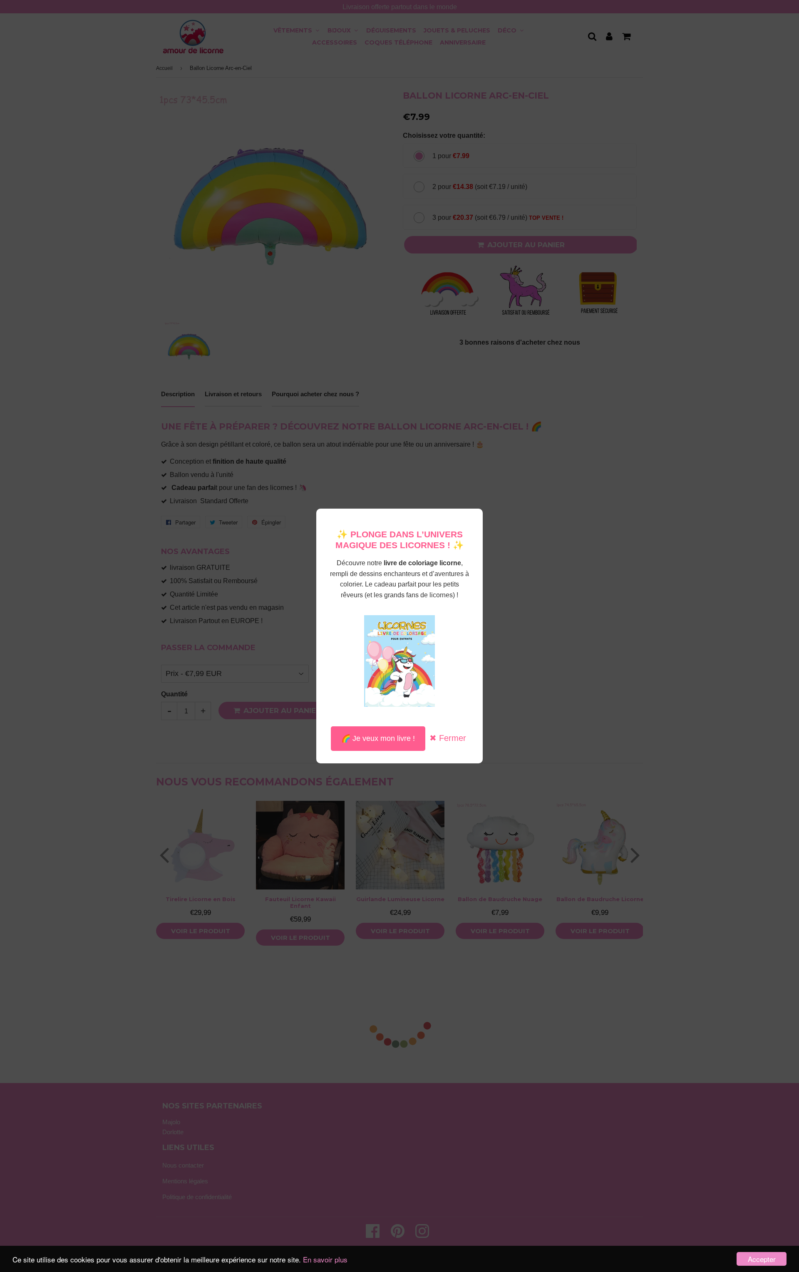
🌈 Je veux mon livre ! (378, 738)
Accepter (762, 1259)
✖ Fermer (447, 738)
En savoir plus (325, 1259)
